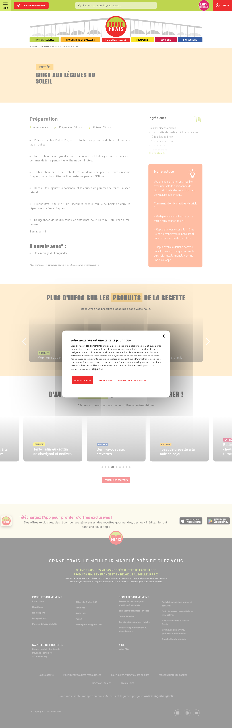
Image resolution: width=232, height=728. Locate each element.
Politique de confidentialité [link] (95, 387)
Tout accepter (82, 380)
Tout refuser (104, 380)
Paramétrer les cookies (132, 380)
